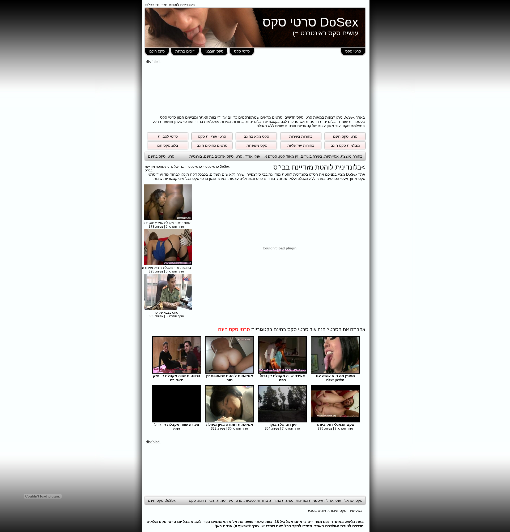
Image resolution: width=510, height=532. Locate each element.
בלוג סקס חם (167, 145)
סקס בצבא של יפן (166, 312)
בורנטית (195, 156)
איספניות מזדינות (309, 500)
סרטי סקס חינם (345, 136)
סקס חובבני (214, 51)
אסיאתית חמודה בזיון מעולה (229, 424)
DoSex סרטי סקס (310, 22)
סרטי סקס (353, 51)
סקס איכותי (337, 510)
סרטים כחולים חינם (212, 145)
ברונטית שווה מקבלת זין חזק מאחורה (166, 268)
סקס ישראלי (352, 500)
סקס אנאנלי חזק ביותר (335, 424)
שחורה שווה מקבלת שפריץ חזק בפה (166, 223)
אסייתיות (331, 156)
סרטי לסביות (168, 136)
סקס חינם (157, 51)
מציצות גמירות (282, 500)
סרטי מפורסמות (229, 500)
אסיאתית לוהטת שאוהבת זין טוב (229, 378)
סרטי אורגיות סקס (212, 136)
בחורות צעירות (300, 136)
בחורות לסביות (256, 500)
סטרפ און (269, 156)
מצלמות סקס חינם (345, 145)
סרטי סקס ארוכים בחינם (223, 156)
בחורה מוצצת (351, 156)
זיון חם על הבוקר (282, 424)
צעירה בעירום (311, 156)
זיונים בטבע (317, 510)
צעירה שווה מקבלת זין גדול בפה (282, 378)
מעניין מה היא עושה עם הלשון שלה (335, 378)
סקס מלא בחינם (256, 136)
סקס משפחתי (256, 145)
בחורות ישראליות (300, 145)
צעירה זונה (206, 500)
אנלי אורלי (252, 156)
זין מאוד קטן (289, 156)
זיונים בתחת (185, 51)
